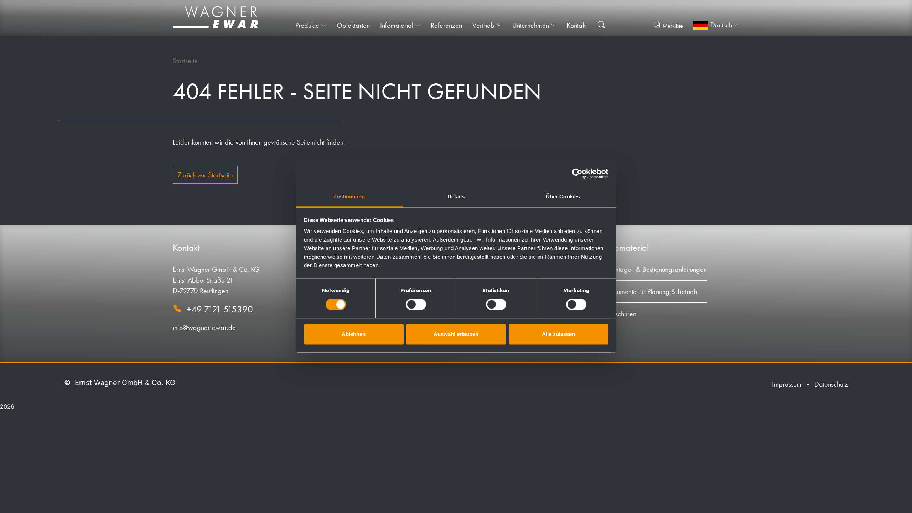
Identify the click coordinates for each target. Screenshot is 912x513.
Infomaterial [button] (396, 25)
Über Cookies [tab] (563, 196)
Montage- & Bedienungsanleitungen (656, 269)
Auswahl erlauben (456, 334)
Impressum (787, 384)
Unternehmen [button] (530, 25)
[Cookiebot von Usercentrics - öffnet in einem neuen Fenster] (577, 173)
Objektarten (353, 25)
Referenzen (446, 25)
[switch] (416, 304)
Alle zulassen (558, 334)
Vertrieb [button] (483, 25)
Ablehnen (354, 334)
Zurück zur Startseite (205, 175)
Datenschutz (831, 384)
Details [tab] (456, 196)
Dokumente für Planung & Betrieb (652, 291)
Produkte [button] (307, 25)
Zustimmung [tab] (349, 196)
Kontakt (576, 25)
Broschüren (621, 313)
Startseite (185, 60)
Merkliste (673, 25)
